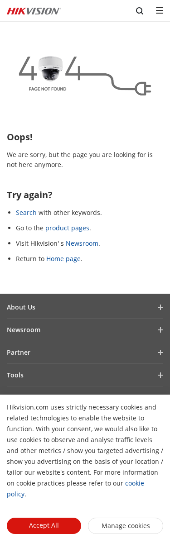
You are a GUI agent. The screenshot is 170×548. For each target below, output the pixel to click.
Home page (63, 258)
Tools (15, 375)
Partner (18, 352)
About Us (21, 307)
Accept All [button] (44, 525)
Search (26, 212)
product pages (67, 228)
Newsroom (82, 243)
